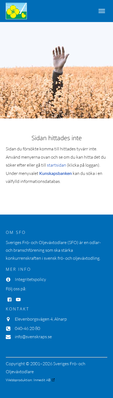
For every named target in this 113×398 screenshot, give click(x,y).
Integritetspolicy (30, 279)
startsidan (56, 165)
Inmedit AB (41, 380)
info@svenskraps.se (33, 336)
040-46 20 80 (27, 328)
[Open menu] (101, 11)
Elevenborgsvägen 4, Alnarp (41, 319)
